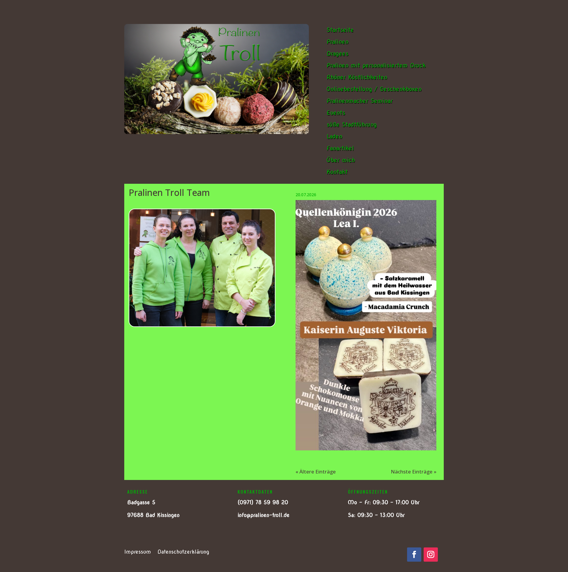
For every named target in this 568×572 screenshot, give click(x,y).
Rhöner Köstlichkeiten (357, 77)
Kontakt (337, 171)
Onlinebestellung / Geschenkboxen (374, 89)
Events (336, 112)
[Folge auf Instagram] (431, 554)
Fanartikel (340, 148)
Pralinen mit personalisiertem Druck (376, 65)
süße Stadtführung (352, 124)
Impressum (137, 552)
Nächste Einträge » (413, 471)
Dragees (337, 53)
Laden (334, 136)
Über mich (341, 160)
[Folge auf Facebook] (414, 554)
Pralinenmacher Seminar (360, 100)
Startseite (340, 29)
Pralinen (337, 41)
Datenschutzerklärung (183, 552)
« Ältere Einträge (316, 471)
